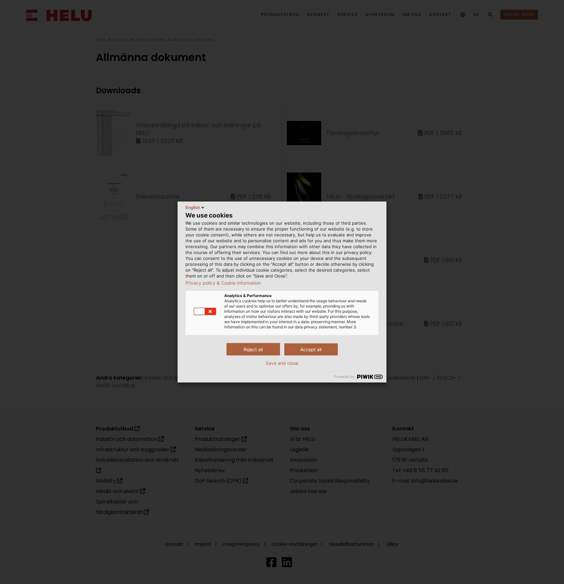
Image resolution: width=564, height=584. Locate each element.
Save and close (282, 363)
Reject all (253, 349)
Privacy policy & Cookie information (223, 283)
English (192, 207)
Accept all (310, 349)
